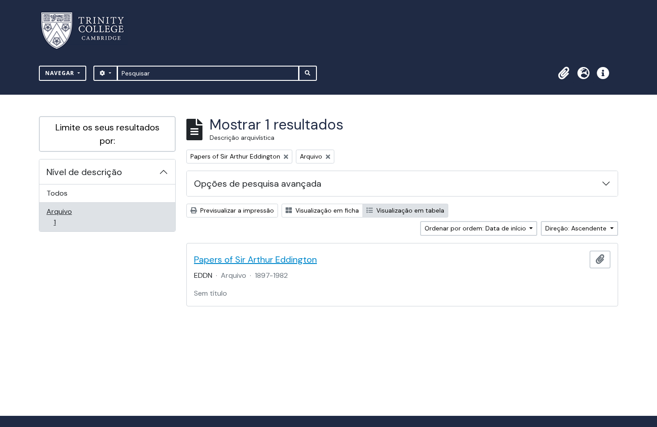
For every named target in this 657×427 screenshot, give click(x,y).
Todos (56, 193)
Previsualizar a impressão (236, 210)
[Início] (88, 30)
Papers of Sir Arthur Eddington (255, 259)
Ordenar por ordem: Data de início (476, 228)
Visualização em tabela (409, 210)
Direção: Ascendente (576, 228)
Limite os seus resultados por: (107, 134)
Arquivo (67, 216)
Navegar (60, 73)
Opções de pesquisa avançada (257, 183)
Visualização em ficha (326, 210)
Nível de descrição (84, 172)
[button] (563, 73)
